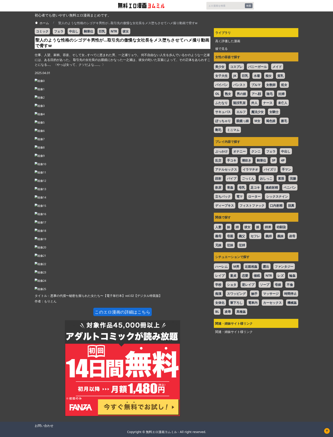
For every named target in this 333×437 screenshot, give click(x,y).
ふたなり (221, 103)
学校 (218, 284)
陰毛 (270, 94)
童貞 (233, 275)
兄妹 (218, 245)
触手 (254, 293)
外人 (254, 103)
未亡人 (282, 103)
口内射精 (276, 205)
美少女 (220, 67)
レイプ (220, 275)
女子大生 (221, 76)
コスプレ (236, 67)
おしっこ (266, 178)
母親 (230, 236)
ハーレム (221, 266)
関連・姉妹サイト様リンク (234, 332)
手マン (286, 169)
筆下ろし (236, 302)
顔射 (218, 178)
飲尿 (218, 187)
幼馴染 (281, 227)
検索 (248, 5)
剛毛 (218, 130)
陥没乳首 (239, 103)
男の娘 (241, 94)
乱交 (218, 160)
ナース (267, 103)
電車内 (253, 302)
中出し (73, 31)
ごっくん (248, 178)
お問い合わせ (44, 425)
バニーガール (257, 67)
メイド (277, 67)
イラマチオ (250, 169)
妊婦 (281, 94)
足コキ (255, 187)
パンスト (239, 85)
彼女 (126, 31)
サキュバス (223, 112)
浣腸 (293, 178)
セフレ (255, 236)
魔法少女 (257, 112)
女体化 (220, 302)
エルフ (241, 112)
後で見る (221, 48)
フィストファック (252, 205)
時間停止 (290, 293)
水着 (257, 76)
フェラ (58, 31)
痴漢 (218, 293)
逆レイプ (248, 284)
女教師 (271, 85)
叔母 (292, 236)
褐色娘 (270, 121)
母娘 (278, 284)
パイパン (221, 85)
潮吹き (246, 160)
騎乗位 (88, 31)
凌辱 (228, 311)
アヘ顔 (256, 94)
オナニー (239, 151)
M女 (257, 121)
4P (283, 160)
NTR (114, 31)
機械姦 (292, 302)
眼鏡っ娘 (242, 121)
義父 (242, 236)
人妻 (218, 227)
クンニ (256, 151)
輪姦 (292, 275)
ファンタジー (284, 266)
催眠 (257, 275)
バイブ (231, 178)
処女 (284, 85)
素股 (281, 178)
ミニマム (233, 130)
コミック (42, 31)
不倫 (290, 284)
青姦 (230, 187)
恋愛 (245, 275)
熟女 (228, 94)
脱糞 (291, 205)
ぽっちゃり (223, 121)
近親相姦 (251, 266)
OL (217, 94)
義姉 (269, 236)
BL (217, 311)
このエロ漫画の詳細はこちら (122, 312)
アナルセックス (226, 169)
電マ (239, 196)
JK (234, 76)
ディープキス (224, 205)
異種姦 (241, 311)
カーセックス (272, 302)
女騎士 (274, 112)
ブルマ (256, 85)
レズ (281, 275)
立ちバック (223, 196)
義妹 (280, 236)
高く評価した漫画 (227, 41)
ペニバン (290, 187)
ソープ (264, 284)
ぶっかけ (221, 151)
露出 (266, 266)
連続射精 (272, 187)
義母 (218, 236)
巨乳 (102, 31)
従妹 (230, 245)
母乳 (242, 187)
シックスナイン (277, 196)
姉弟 (268, 227)
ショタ (231, 284)
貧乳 (280, 76)
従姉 (242, 245)
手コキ (231, 160)
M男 (236, 266)
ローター (254, 196)
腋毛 (284, 121)
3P (273, 160)
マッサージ (271, 293)
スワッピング (236, 293)
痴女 (269, 76)
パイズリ (270, 169)
